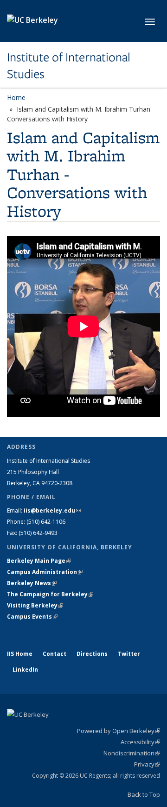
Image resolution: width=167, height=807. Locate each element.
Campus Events (32, 616)
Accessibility (140, 742)
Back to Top (144, 794)
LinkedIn (25, 670)
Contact (54, 654)
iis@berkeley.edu (52, 510)
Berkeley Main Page (39, 561)
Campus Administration (45, 572)
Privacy (147, 764)
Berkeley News (32, 583)
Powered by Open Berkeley (118, 731)
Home (16, 97)
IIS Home (19, 654)
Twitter (129, 654)
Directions (92, 654)
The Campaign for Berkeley (50, 594)
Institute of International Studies (68, 66)
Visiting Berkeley (35, 605)
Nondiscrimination (131, 753)
